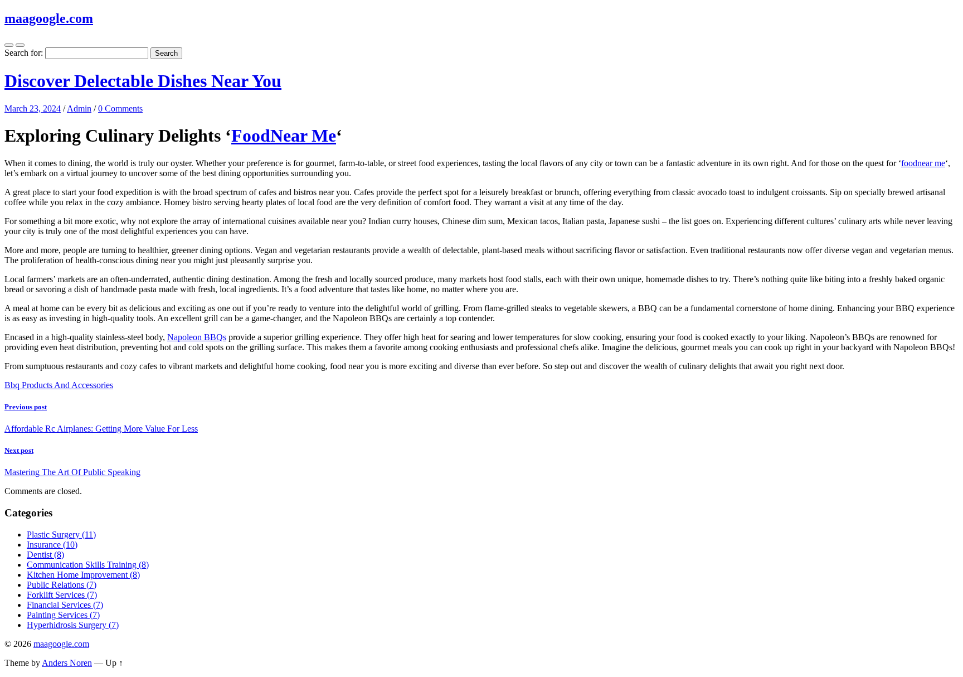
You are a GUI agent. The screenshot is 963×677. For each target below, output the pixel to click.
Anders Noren (67, 663)
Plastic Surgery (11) (61, 534)
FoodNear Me (283, 135)
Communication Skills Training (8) (88, 564)
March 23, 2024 (32, 108)
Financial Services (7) (65, 605)
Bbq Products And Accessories (58, 385)
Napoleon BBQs (196, 337)
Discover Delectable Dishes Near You (142, 81)
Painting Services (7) (63, 615)
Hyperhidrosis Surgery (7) (73, 625)
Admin (79, 108)
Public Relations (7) (61, 584)
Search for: (23, 52)
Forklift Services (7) (62, 594)
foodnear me (923, 163)
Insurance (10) (52, 544)
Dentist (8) (45, 554)
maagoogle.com (48, 18)
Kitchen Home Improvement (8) (83, 574)
